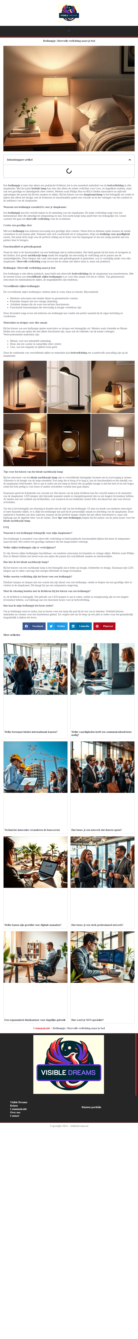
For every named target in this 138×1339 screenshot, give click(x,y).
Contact (14, 1115)
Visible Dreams (18, 1102)
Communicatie (41, 1028)
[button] (69, 30)
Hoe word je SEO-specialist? (87, 1019)
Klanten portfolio (91, 1107)
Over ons (15, 1112)
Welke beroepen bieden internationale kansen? (31, 731)
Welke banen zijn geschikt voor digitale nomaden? (32, 924)
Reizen (14, 1105)
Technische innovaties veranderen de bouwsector (32, 829)
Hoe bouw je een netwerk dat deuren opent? (96, 829)
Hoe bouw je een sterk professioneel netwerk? (97, 924)
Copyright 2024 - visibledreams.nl (69, 1125)
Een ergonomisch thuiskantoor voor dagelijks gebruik (35, 1019)
